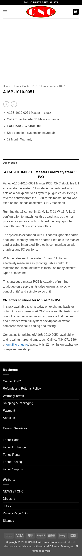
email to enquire (17, 344)
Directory (9, 498)
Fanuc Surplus (13, 469)
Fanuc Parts (11, 440)
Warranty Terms (13, 396)
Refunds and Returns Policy (22, 388)
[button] (5, 11)
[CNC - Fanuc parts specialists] (41, 12)
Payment (9, 410)
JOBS (7, 506)
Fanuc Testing (12, 461)
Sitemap (8, 520)
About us (9, 418)
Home (6, 86)
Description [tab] (10, 162)
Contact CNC (12, 381)
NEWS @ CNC (13, 491)
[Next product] (6, 104)
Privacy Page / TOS (16, 513)
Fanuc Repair (12, 454)
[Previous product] (14, 104)
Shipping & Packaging (18, 403)
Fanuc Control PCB (25, 86)
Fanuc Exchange (14, 447)
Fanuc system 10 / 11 (54, 86)
